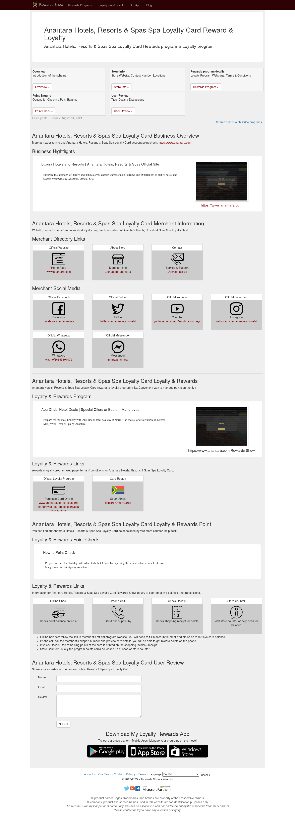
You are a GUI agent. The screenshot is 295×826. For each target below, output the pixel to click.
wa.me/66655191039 (58, 359)
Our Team (104, 774)
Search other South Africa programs (239, 122)
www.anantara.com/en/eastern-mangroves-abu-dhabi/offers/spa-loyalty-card (59, 507)
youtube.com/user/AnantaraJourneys (177, 321)
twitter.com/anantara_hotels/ (118, 321)
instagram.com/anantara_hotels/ (236, 321)
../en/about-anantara (118, 272)
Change (205, 774)
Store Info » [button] (121, 87)
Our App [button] (135, 5)
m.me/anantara (118, 359)
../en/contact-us (177, 272)
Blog (149, 5)
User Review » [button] (123, 111)
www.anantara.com (59, 272)
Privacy (130, 774)
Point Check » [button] (44, 111)
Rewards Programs (80, 5)
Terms (142, 774)
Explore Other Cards (118, 503)
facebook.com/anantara (59, 321)
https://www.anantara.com (175, 142)
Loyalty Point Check (111, 5)
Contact (119, 774)
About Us (90, 774)
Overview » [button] (42, 87)
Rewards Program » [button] (206, 87)
